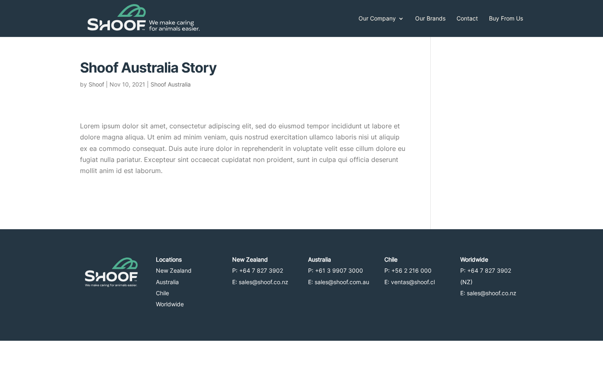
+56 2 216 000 (412, 270)
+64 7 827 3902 (262, 270)
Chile (162, 292)
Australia (167, 281)
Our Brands (430, 19)
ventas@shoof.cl (413, 281)
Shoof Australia (171, 84)
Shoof (96, 84)
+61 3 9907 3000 (340, 270)
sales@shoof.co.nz (263, 281)
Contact (467, 19)
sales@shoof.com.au (342, 281)
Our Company (377, 19)
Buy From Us (506, 19)
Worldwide (170, 304)
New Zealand (174, 270)
